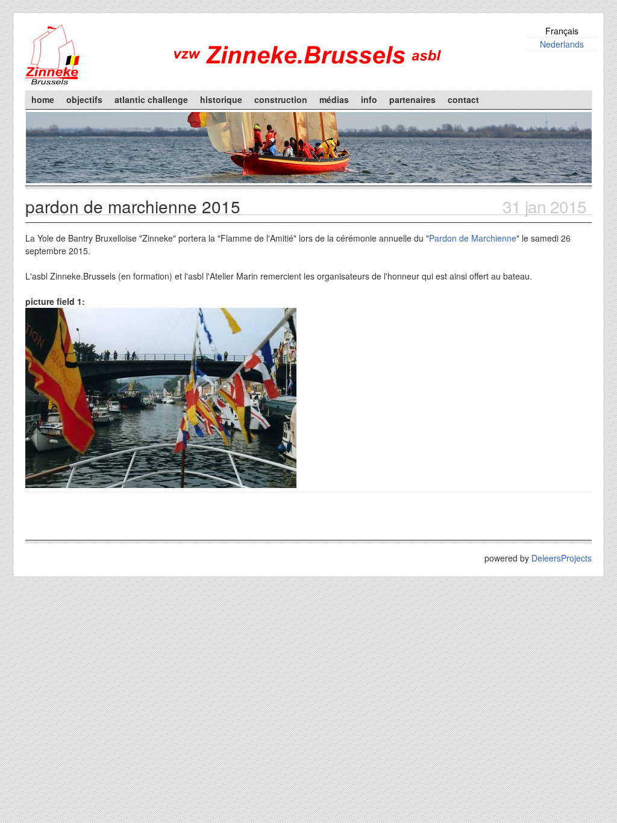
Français (561, 31)
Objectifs (84, 99)
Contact (463, 99)
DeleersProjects (561, 558)
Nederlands (562, 44)
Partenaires (412, 99)
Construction (280, 99)
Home (42, 99)
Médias (334, 99)
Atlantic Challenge (151, 99)
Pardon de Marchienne (472, 238)
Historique (221, 99)
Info (369, 99)
